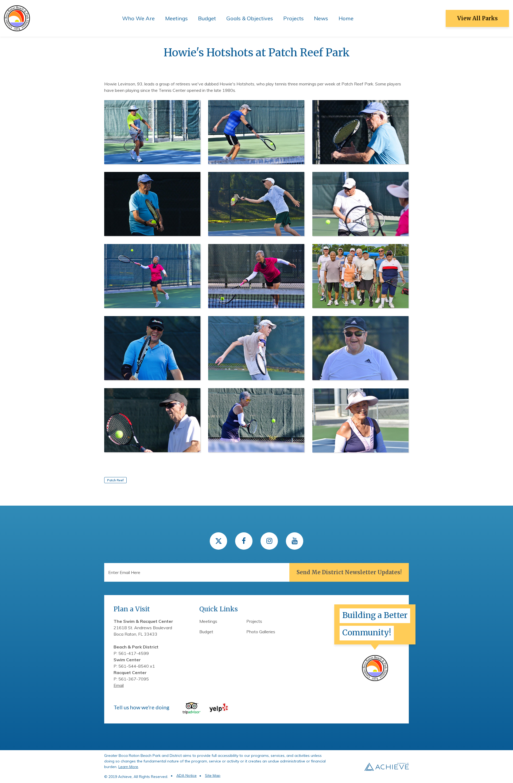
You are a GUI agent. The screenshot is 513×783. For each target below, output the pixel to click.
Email (119, 685)
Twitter (218, 541)
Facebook (243, 541)
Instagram (269, 541)
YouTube (294, 541)
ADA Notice (186, 775)
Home (346, 18)
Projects (293, 18)
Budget (207, 18)
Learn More (128, 766)
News (321, 18)
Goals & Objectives (249, 18)
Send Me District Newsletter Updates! (349, 572)
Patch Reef (115, 480)
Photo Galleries (260, 631)
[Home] (17, 18)
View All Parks (477, 18)
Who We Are (138, 18)
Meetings (176, 18)
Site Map (212, 775)
